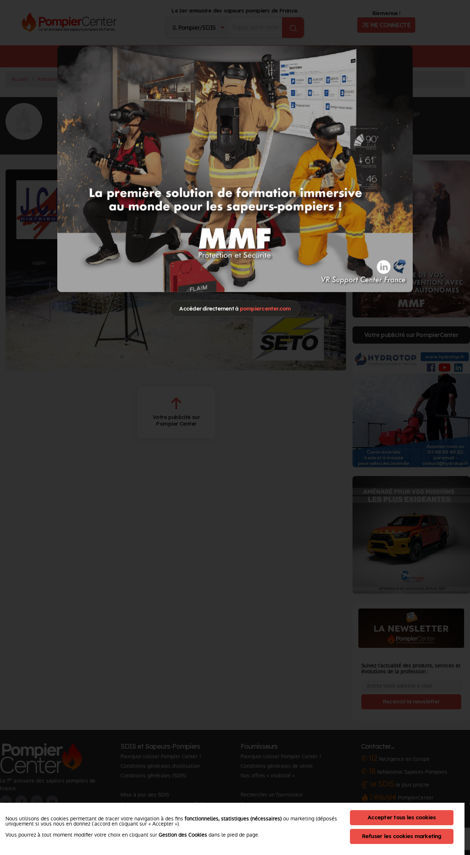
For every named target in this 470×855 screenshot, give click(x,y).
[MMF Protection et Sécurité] (235, 168)
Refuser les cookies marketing (401, 836)
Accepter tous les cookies (401, 817)
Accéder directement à (234, 308)
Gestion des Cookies (183, 834)
